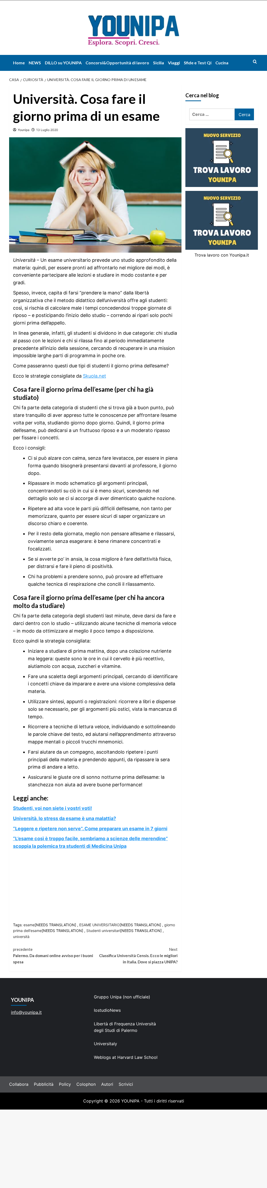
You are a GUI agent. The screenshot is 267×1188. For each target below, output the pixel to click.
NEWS (35, 62)
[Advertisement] (133, 1148)
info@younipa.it (26, 1012)
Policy (65, 1084)
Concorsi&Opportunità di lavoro (117, 62)
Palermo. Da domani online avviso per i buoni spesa (53, 955)
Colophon (86, 1084)
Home (19, 62)
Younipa (23, 130)
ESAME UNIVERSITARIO (99, 925)
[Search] (255, 61)
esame (29, 925)
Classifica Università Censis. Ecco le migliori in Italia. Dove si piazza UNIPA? (138, 955)
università (21, 936)
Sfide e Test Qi (197, 62)
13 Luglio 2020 (47, 130)
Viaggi (174, 62)
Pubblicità (43, 1084)
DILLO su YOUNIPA (63, 62)
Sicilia (158, 62)
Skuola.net (94, 376)
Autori (107, 1084)
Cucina (221, 62)
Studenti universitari (103, 930)
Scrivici (126, 1084)
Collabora (18, 1084)
